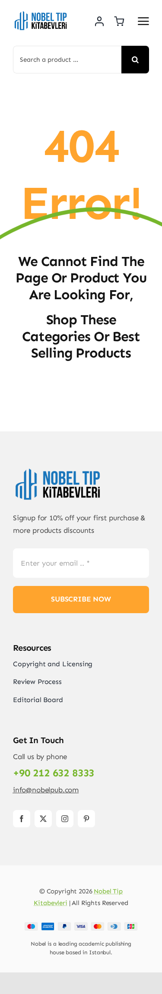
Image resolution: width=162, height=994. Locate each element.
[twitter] (43, 818)
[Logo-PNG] (41, 13)
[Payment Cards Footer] (81, 925)
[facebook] (21, 818)
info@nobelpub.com (46, 789)
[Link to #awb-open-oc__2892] (143, 21)
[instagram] (64, 818)
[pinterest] (86, 818)
